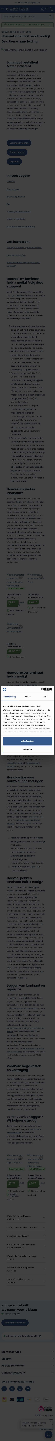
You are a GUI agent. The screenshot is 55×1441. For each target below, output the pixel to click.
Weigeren (27, 749)
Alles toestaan (27, 741)
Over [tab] (45, 697)
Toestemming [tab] (10, 697)
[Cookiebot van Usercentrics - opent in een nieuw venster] (41, 689)
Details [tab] (27, 697)
